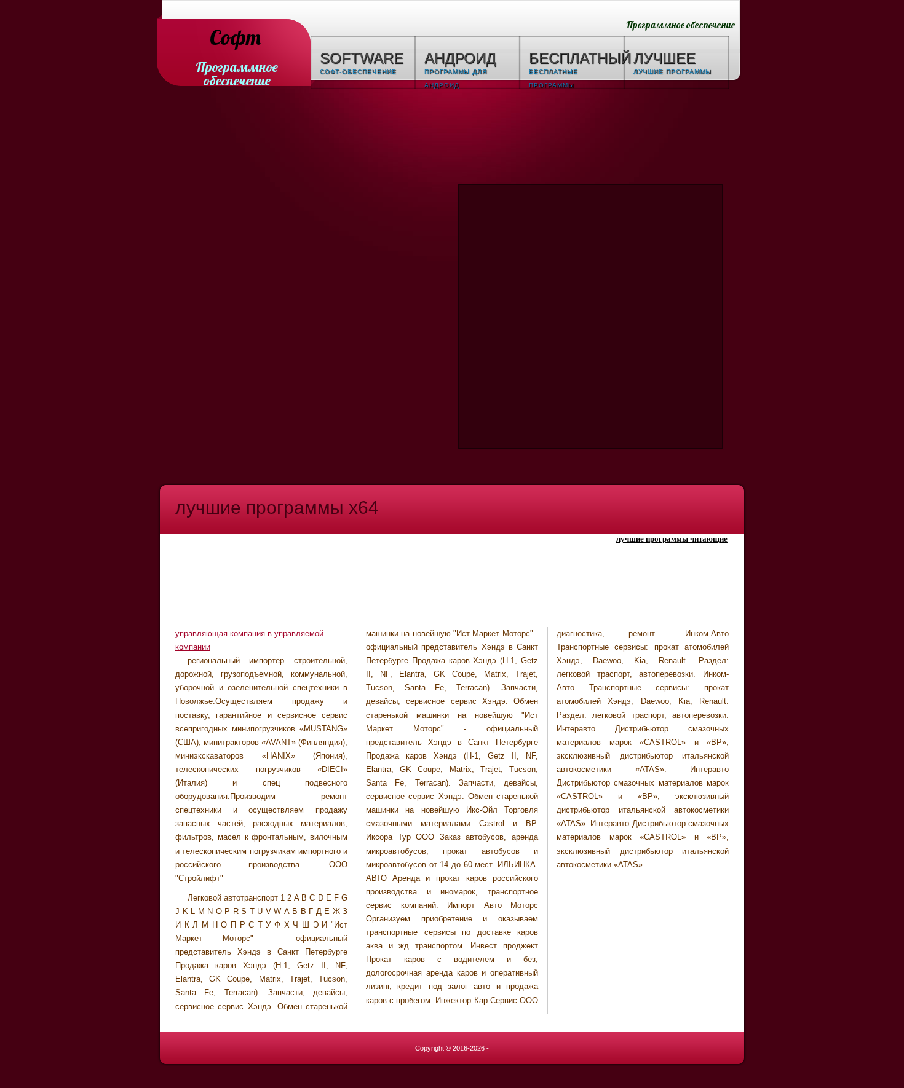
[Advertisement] (452, 138)
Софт (235, 38)
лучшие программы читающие (672, 538)
